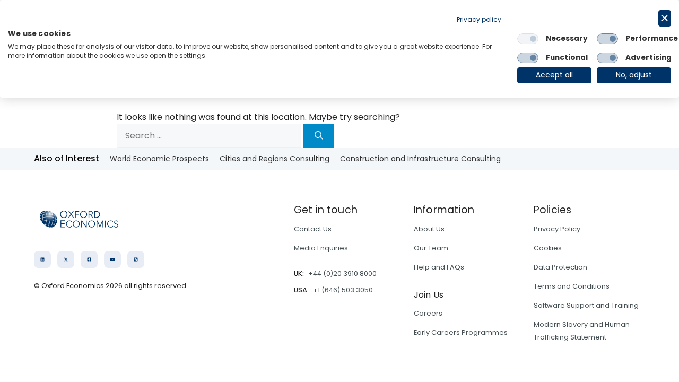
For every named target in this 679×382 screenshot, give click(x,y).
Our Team (431, 248)
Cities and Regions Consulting (274, 158)
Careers (428, 313)
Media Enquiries (321, 248)
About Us (429, 228)
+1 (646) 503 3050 (343, 289)
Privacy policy (479, 19)
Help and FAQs (439, 267)
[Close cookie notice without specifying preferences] (664, 18)
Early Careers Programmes (461, 332)
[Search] (318, 136)
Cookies (548, 248)
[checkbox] (527, 38)
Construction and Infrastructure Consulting (420, 158)
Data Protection (560, 267)
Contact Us (313, 228)
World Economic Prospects (159, 158)
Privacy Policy (557, 228)
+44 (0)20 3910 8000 (342, 273)
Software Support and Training (586, 305)
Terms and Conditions (572, 286)
